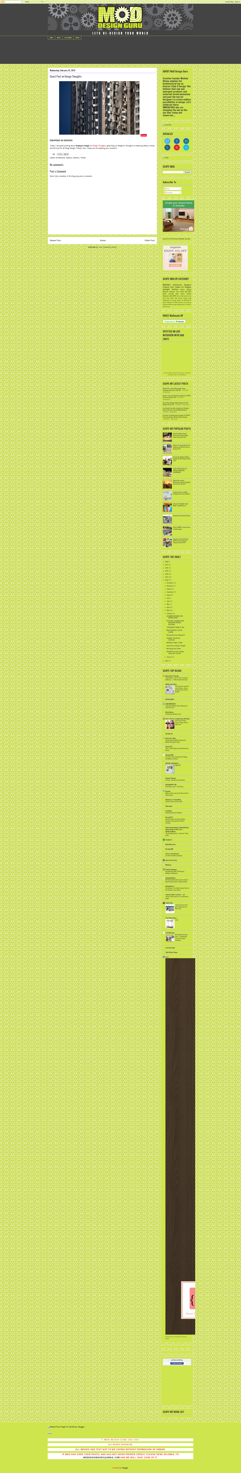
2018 (166, 562)
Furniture (175, 289)
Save (144, 135)
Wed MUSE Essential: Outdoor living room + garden (175, 652)
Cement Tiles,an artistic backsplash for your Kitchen (181, 493)
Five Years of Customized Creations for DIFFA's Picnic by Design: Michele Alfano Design (176, 416)
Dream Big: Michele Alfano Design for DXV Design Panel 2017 (181, 459)
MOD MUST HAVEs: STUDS (175, 643)
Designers (187, 284)
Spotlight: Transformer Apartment (173, 639)
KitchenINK (169, 849)
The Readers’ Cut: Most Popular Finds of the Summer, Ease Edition (177, 889)
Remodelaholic (170, 878)
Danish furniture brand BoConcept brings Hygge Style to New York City (180, 435)
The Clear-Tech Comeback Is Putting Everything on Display (176, 758)
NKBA (164, 307)
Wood (176, 298)
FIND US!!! (178, 765)
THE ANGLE (175, 302)
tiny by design (170, 948)
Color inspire (180, 294)
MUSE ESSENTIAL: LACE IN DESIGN (174, 631)
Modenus (168, 865)
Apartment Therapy (171, 676)
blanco (180, 302)
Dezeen (167, 791)
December (170, 583)
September (170, 592)
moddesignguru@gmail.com (101, 1457)
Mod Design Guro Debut (174, 648)
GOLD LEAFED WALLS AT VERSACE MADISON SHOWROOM (180, 470)
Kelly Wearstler (170, 844)
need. (176, 920)
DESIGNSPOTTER (170, 785)
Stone (168, 298)
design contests (177, 300)
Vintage (179, 304)
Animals (183, 304)
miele (171, 296)
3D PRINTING (185, 300)
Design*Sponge (170, 778)
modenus (172, 291)
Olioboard (169, 302)
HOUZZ (59, 38)
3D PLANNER (68, 38)
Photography (166, 300)
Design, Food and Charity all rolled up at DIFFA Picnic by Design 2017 (181, 447)
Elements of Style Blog (173, 799)
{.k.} (166, 957)
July (168, 598)
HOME (51, 38)
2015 (166, 571)
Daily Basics (169, 712)
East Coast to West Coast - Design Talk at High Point (181, 722)
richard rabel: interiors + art (175, 894)
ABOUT (77, 38)
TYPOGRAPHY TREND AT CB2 (175, 627)
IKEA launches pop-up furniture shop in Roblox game (177, 794)
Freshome (168, 811)
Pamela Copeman (171, 869)
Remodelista (169, 886)
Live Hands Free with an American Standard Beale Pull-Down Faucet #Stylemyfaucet (176, 409)
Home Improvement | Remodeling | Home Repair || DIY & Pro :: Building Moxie (177, 829)
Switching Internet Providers (173, 813)
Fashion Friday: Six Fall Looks (173, 801)
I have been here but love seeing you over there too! (181, 907)
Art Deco (187, 304)
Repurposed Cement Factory (181, 515)
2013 (166, 577)
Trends (83, 158)
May (168, 604)
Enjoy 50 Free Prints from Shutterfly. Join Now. (177, 239)
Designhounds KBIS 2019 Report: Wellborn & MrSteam (175, 872)
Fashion (69, 158)
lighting (189, 289)
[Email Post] (53, 154)
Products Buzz (168, 287)
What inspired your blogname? (176, 635)
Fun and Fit (169, 817)
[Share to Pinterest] (67, 154)
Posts (167, 189)
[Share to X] (63, 154)
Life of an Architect (172, 854)
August (169, 595)
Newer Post (55, 240)
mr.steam (168, 307)
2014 (167, 574)
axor (171, 300)
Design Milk (169, 755)
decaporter (169, 733)
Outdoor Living (187, 298)
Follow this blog (177, 1363)
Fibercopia (168, 806)
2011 (166, 661)
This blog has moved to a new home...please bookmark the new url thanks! (182, 689)
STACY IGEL (169, 903)
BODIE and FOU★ (171, 684)
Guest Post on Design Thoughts (176, 646)
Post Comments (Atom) (108, 247)
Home (103, 240)
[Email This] (58, 154)
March (169, 610)
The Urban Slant (170, 918)
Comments (169, 192)
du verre (184, 302)
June (168, 601)
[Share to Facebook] (65, 154)
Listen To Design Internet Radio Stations (173, 373)
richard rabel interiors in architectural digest (176, 897)
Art (183, 287)
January (169, 657)
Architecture (60, 158)
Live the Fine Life (171, 860)
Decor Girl (168, 746)
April (168, 607)
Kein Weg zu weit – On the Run (174, 786)
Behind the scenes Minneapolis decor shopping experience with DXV (174, 389)
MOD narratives (173, 304)
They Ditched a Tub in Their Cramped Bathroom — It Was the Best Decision (176, 679)
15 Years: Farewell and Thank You (175, 780)
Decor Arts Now (170, 738)
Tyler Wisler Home (171, 952)
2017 (166, 565)
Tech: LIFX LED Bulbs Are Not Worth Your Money (177, 749)
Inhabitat (168, 840)
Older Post (150, 240)
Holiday (180, 298)
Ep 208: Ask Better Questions (173, 855)
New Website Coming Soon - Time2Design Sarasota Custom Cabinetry (181, 937)
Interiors (76, 158)
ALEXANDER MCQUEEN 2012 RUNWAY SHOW (175, 617)
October (169, 589)
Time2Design (169, 933)
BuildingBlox (169, 699)
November (170, 586)
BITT (190, 304)
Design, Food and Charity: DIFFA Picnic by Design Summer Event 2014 (181, 541)
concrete (171, 294)
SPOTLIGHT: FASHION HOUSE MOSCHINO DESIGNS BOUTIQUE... (175, 622)
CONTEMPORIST (170, 704)
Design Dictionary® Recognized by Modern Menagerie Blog (175, 741)
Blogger (125, 1468)
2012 (167, 580)
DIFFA (174, 296)
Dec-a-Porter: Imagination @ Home (177, 719)
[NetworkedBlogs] (177, 1360)
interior (182, 289)
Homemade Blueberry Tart (173, 714)
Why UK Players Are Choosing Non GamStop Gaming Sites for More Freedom (175, 821)
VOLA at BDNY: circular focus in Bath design (181, 528)
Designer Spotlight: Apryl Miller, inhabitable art (180, 505)
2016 (166, 568)
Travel (181, 296)
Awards (189, 302)
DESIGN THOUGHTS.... (172, 763)
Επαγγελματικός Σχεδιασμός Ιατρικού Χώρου (176, 1337)
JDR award (165, 304)
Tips (177, 291)
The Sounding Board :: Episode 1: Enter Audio (176, 834)
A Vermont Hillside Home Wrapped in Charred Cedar (176, 707)
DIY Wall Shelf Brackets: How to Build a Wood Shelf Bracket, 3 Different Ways (176, 881)
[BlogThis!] (60, 154)
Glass (178, 296)
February (169, 613)
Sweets (172, 298)
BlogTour (165, 291)
